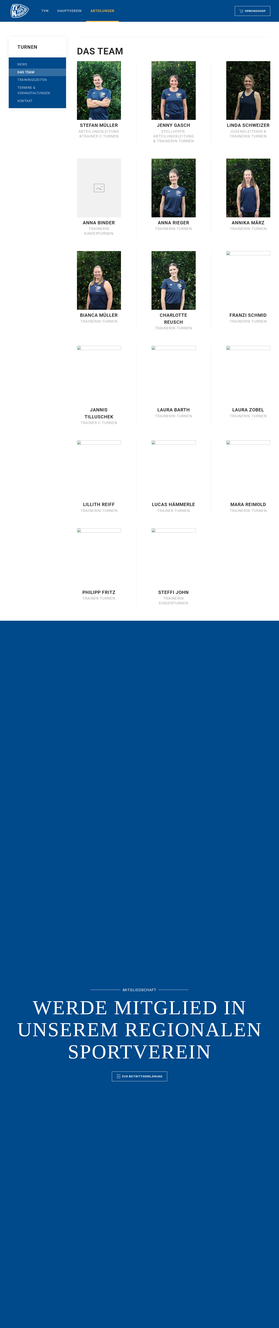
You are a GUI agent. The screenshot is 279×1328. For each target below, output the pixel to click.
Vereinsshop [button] (255, 11)
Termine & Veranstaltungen (33, 90)
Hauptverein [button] (69, 11)
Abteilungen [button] (102, 11)
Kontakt (25, 101)
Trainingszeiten (32, 80)
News (22, 64)
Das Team (25, 72)
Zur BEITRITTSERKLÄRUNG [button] (142, 1076)
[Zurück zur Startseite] (20, 11)
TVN (45, 11)
